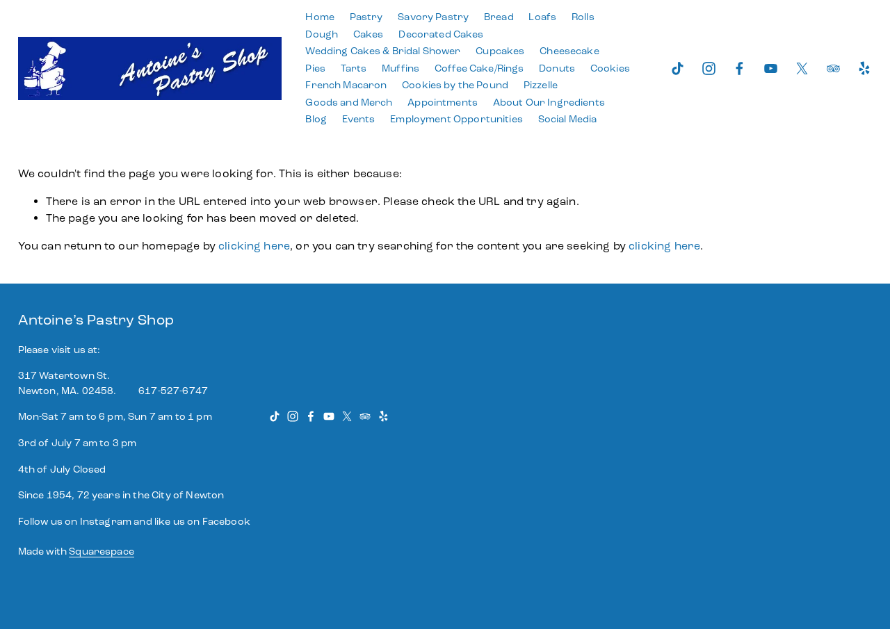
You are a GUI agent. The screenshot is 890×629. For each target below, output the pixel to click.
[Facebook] (739, 68)
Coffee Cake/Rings (479, 68)
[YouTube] (771, 68)
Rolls (583, 17)
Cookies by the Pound (455, 85)
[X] (802, 68)
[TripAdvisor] (833, 68)
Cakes (368, 34)
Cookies (610, 68)
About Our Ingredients (549, 102)
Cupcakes (500, 51)
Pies (315, 68)
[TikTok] (678, 68)
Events (358, 119)
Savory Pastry (433, 17)
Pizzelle (541, 85)
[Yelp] (864, 68)
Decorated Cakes (440, 34)
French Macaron (346, 85)
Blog (316, 119)
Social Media (567, 119)
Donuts (557, 68)
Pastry (366, 17)
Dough (321, 34)
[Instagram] (709, 68)
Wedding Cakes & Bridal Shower (382, 51)
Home (319, 17)
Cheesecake (569, 51)
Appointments (442, 102)
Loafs (542, 17)
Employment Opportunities (456, 119)
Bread (499, 17)
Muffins (400, 68)
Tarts (354, 68)
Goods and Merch (348, 102)
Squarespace (101, 551)
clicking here (254, 245)
